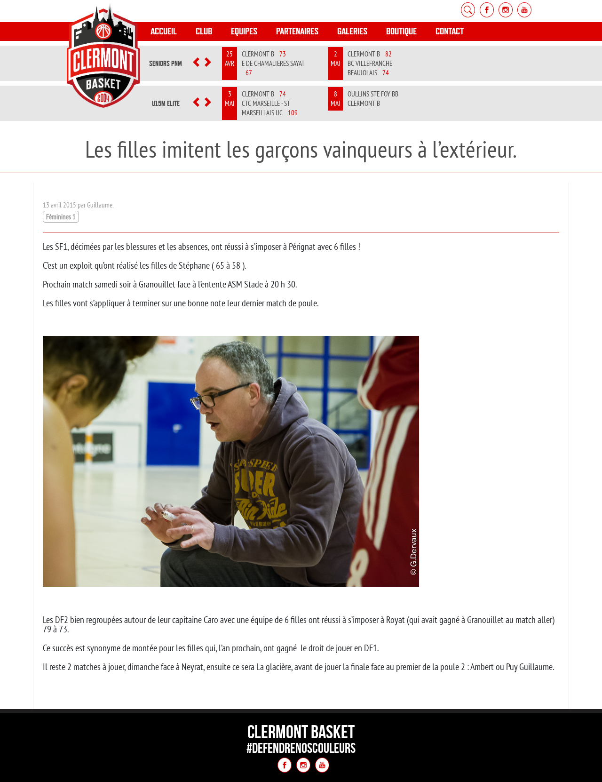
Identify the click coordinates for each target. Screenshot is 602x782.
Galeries (352, 31)
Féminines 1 (61, 216)
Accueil (163, 31)
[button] (196, 63)
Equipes (244, 31)
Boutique (401, 31)
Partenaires (297, 31)
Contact (450, 31)
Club (204, 31)
